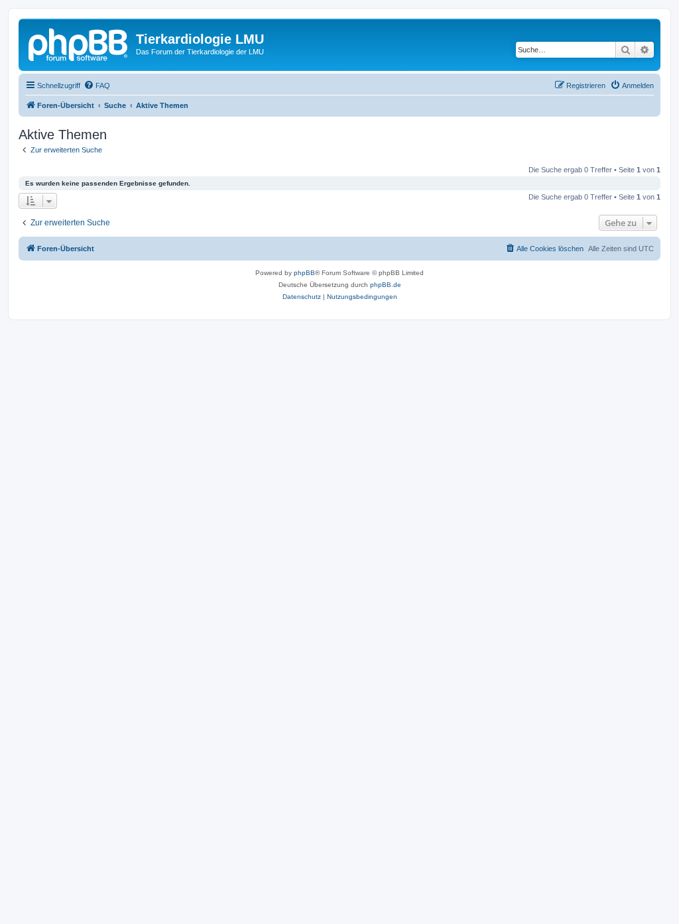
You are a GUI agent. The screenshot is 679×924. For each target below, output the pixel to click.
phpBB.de (385, 284)
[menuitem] (97, 85)
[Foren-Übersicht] (79, 43)
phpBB (304, 272)
